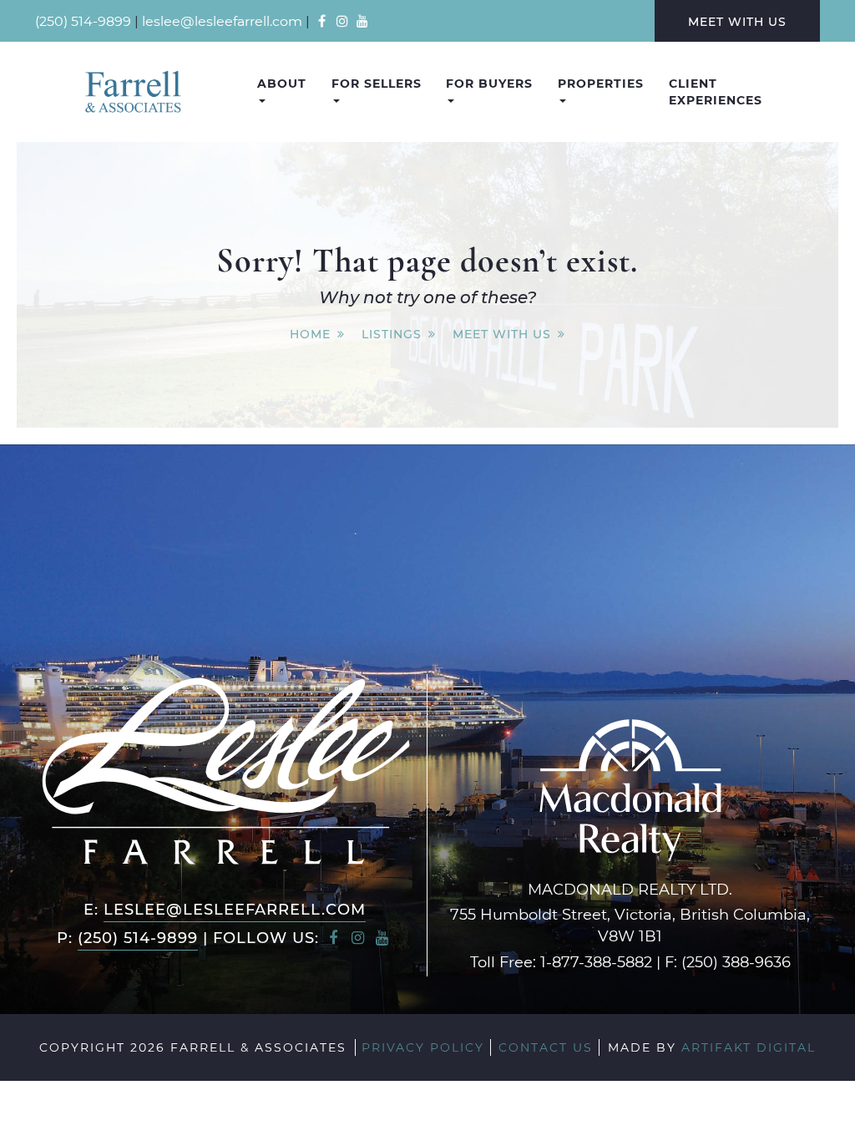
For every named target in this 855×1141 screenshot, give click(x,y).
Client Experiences (715, 91)
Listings (392, 334)
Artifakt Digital (748, 1047)
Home (310, 334)
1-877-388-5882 (596, 961)
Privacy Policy (423, 1047)
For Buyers (489, 83)
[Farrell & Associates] (132, 92)
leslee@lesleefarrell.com (222, 20)
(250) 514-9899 (83, 20)
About (281, 83)
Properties (601, 83)
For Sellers (376, 83)
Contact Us (545, 1047)
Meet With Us (737, 21)
